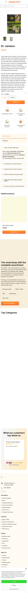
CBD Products (5, 528)
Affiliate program (6, 562)
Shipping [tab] (5, 140)
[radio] (4, 97)
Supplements (5, 541)
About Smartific (6, 557)
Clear (26, 93)
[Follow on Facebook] (2, 491)
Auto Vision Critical (7, 225)
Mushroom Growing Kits (8, 521)
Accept (14, 581)
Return (4, 500)
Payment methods (6, 498)
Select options (14, 232)
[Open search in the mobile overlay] (14, 6)
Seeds (2, 94)
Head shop (4, 538)
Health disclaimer (6, 507)
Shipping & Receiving (7, 502)
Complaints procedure (7, 512)
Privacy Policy (5, 509)
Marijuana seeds (6, 536)
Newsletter (5, 564)
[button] (26, 569)
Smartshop (4, 545)
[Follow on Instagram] (5, 491)
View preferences (14, 589)
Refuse (14, 585)
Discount (4, 567)
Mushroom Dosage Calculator (9, 524)
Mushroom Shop (6, 548)
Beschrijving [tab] (6, 136)
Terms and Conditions (7, 505)
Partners (4, 560)
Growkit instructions (7, 526)
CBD (3, 543)
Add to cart (15, 102)
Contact (4, 555)
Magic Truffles (5, 519)
